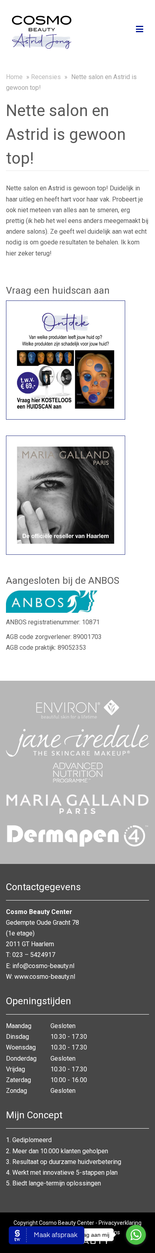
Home (14, 77)
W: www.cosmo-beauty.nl (40, 976)
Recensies (46, 77)
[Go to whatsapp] (136, 1235)
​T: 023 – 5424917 (30, 955)
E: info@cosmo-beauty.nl (40, 966)
